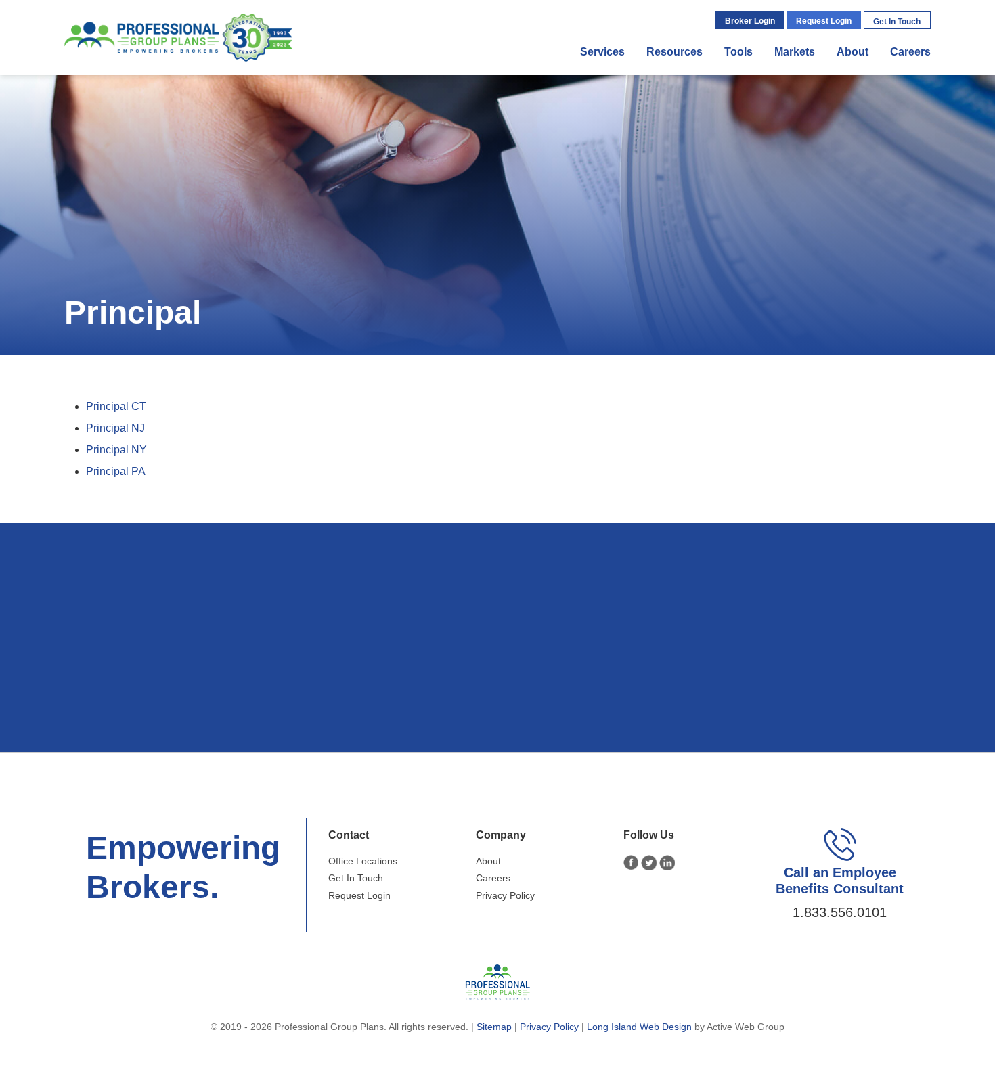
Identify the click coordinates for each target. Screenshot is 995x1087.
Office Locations (362, 861)
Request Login (824, 21)
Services (602, 52)
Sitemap (494, 1026)
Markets (794, 52)
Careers (910, 52)
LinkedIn (667, 862)
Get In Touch (897, 21)
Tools (738, 52)
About (852, 52)
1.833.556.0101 (840, 912)
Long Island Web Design (639, 1026)
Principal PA (116, 471)
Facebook (631, 862)
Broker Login (750, 21)
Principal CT (116, 406)
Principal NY (116, 450)
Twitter (649, 862)
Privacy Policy (505, 895)
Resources (674, 52)
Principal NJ (115, 428)
